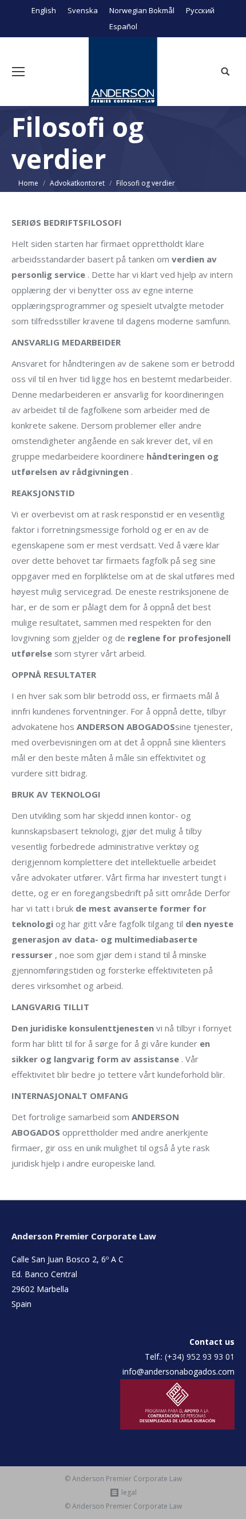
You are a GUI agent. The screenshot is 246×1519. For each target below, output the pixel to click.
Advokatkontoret (77, 183)
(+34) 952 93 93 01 (200, 1356)
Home (28, 183)
